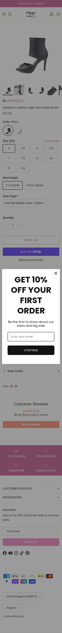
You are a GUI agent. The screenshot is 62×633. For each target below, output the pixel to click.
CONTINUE (31, 350)
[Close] (56, 273)
